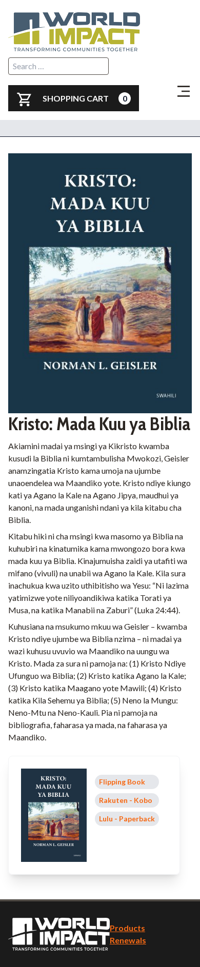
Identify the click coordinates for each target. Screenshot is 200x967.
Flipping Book (122, 781)
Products (127, 928)
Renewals (128, 940)
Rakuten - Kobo (125, 800)
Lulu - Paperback (127, 818)
